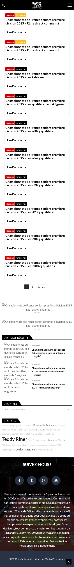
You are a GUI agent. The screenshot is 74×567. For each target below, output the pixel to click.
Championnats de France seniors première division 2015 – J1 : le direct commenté (35, 48)
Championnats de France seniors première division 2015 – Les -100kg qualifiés (35, 264)
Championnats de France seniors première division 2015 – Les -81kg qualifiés (35, 210)
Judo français (26, 449)
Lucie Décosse (35, 434)
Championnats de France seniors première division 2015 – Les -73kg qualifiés (35, 183)
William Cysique (53, 430)
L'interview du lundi (45, 450)
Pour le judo (59, 425)
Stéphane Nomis (56, 439)
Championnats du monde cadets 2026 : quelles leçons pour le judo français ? (48, 353)
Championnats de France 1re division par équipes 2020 (36, 445)
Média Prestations (55, 558)
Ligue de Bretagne (25, 430)
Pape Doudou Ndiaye (37, 440)
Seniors (10, 15)
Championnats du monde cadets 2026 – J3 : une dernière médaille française (48, 371)
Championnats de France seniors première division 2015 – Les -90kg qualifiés (35, 237)
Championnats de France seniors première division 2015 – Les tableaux (35, 75)
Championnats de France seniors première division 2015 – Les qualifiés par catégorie (35, 102)
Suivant (41, 287)
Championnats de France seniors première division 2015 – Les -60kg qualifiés (35, 129)
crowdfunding (8, 425)
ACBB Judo (6, 445)
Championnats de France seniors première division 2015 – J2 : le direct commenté (35, 21)
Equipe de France (43, 425)
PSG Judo (39, 429)
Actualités (21, 69)
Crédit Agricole (8, 450)
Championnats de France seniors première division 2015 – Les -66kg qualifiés (35, 156)
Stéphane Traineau (11, 434)
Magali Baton (48, 434)
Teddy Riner (14, 439)
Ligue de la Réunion (24, 425)
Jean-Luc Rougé (9, 430)
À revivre (20, 15)
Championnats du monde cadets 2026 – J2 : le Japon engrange (48, 386)
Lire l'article (14, 32)
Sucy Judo (24, 434)
